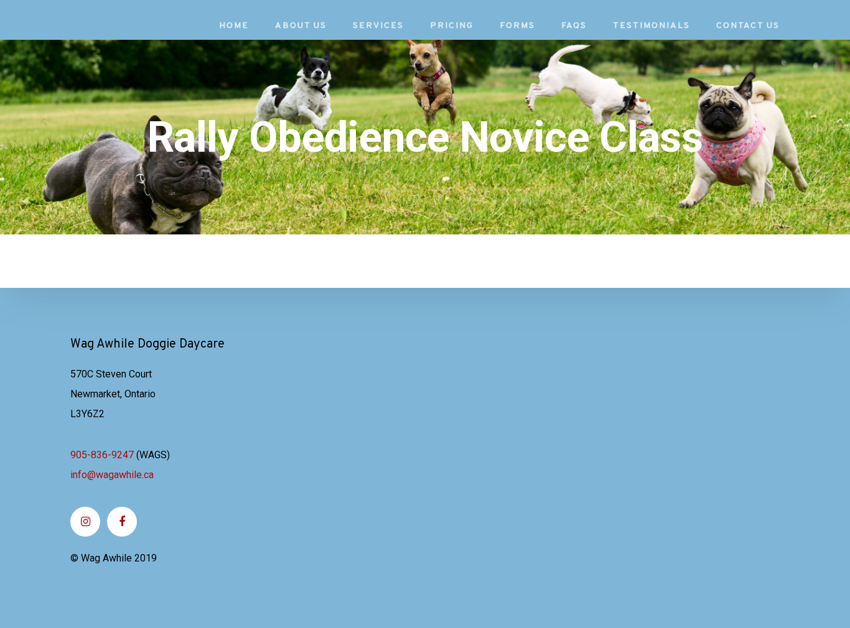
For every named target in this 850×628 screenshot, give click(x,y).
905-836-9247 (102, 455)
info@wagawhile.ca (112, 475)
